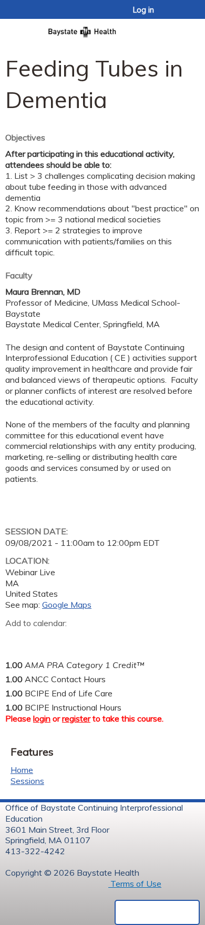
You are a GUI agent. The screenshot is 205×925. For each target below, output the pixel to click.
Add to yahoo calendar (39, 639)
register (76, 718)
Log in (143, 10)
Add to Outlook (88, 639)
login (41, 718)
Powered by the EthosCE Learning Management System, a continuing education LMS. (157, 912)
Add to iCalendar (63, 638)
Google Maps (66, 604)
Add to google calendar (16, 639)
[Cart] (174, 15)
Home (22, 770)
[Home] (102, 29)
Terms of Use (134, 883)
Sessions (27, 781)
